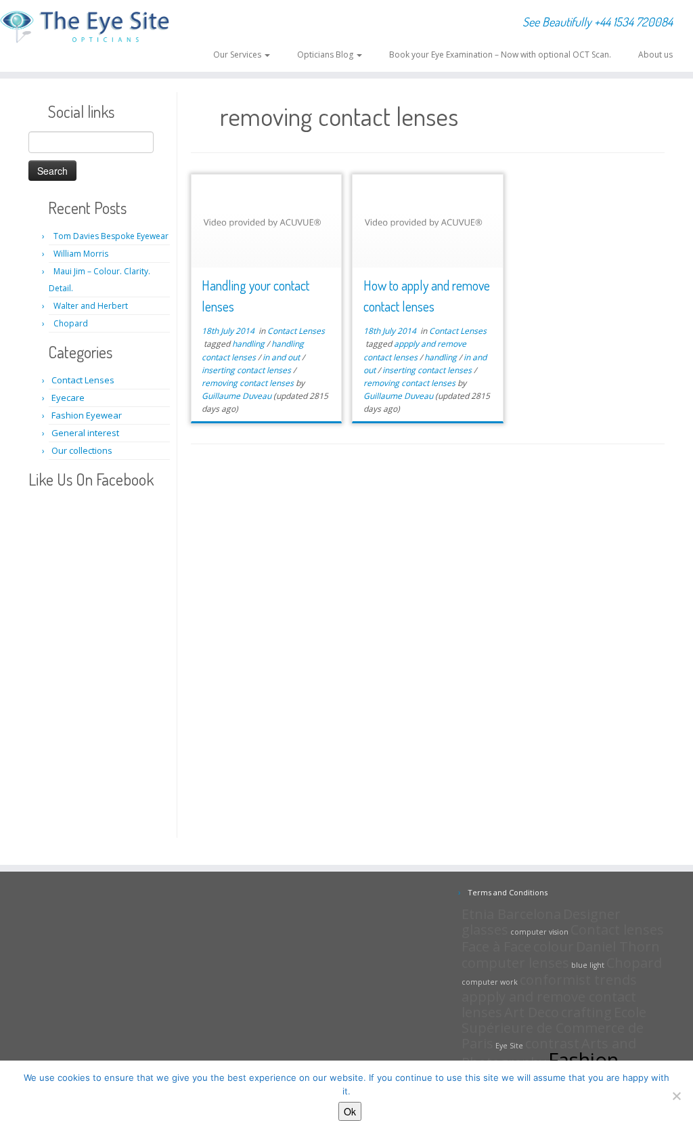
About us (655, 54)
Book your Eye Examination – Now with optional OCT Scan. (500, 54)
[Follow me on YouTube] (238, 22)
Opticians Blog (326, 54)
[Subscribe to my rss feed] (194, 22)
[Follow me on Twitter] (212, 22)
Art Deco (531, 1012)
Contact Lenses (82, 380)
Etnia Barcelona (511, 914)
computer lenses (515, 963)
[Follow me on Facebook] (221, 22)
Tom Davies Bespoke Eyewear (111, 236)
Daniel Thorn (618, 946)
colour (553, 946)
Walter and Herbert (90, 306)
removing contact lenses (249, 383)
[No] (676, 1096)
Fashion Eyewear (86, 415)
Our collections (81, 450)
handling (249, 343)
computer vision (539, 932)
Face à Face (496, 946)
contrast (552, 1043)
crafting (586, 1012)
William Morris (80, 253)
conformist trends (578, 979)
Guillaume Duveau (236, 396)
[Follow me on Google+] (229, 22)
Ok (350, 1111)
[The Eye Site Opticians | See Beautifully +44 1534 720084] (81, 27)
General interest (85, 433)
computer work (490, 982)
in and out (282, 357)
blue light (587, 965)
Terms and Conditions (507, 892)
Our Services (238, 54)
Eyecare (68, 397)
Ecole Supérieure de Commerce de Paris (554, 1027)
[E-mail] (203, 22)
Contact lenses (617, 929)
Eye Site (509, 1045)
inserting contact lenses (247, 370)
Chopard (70, 323)
